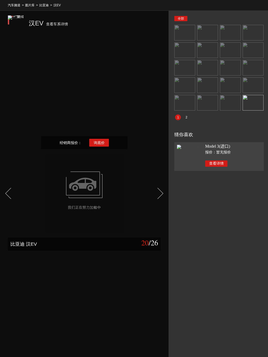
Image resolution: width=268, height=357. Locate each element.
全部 (181, 18)
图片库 (30, 5)
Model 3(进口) (217, 146)
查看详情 (216, 163)
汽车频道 (14, 5)
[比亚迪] (16, 23)
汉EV (57, 5)
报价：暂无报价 (218, 152)
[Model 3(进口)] (188, 146)
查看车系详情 (57, 24)
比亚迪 (44, 5)
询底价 (99, 143)
